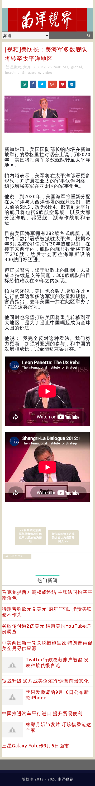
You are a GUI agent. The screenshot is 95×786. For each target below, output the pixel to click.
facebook (13, 556)
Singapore (31, 72)
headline (12, 72)
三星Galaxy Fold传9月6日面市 (35, 745)
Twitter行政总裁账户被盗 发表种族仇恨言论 (57, 662)
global (76, 67)
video (48, 72)
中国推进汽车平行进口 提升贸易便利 (42, 713)
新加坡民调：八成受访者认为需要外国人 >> (63, 537)
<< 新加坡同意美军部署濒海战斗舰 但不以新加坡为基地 (30, 536)
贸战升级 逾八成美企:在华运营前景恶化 (45, 680)
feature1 (61, 67)
